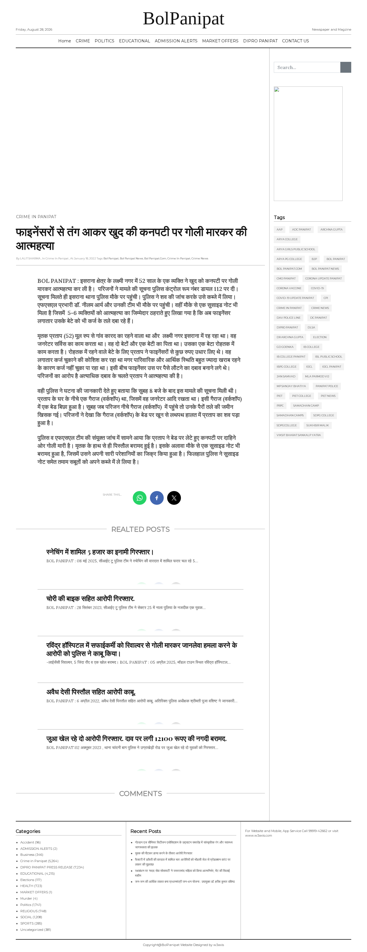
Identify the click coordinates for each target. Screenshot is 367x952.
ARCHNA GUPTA (332, 229)
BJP (314, 259)
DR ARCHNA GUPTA (290, 337)
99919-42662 (318, 831)
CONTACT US (295, 41)
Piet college (301, 395)
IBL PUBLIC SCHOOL (328, 356)
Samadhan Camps (290, 415)
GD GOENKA (285, 346)
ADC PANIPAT (301, 229)
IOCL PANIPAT (331, 366)
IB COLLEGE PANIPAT (291, 356)
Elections (27, 880)
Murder (26, 898)
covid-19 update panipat (295, 297)
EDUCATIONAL (134, 41)
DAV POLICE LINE (288, 317)
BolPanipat (184, 18)
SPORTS (27, 923)
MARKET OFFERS (220, 41)
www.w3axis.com (258, 835)
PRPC (280, 405)
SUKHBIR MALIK (318, 425)
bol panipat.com (155, 258)
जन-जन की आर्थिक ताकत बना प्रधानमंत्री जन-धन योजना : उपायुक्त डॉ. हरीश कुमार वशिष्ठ (185, 882)
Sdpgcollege (287, 425)
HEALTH (26, 886)
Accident (27, 842)
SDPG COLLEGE (323, 415)
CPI (326, 297)
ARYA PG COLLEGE (289, 259)
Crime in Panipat (36, 216)
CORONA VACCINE (289, 288)
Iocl (309, 366)
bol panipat (111, 258)
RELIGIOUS (29, 911)
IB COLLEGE (311, 346)
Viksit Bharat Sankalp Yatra (299, 435)
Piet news (328, 395)
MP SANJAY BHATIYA (291, 386)
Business (27, 855)
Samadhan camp (306, 405)
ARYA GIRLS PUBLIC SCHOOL (296, 249)
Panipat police (327, 386)
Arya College (287, 239)
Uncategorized (31, 930)
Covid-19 (317, 288)
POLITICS (104, 41)
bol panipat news (131, 258)
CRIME (83, 41)
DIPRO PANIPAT (260, 41)
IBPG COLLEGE (286, 366)
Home (64, 41)
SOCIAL (26, 917)
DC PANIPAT (318, 317)
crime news (200, 258)
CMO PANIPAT (286, 278)
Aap (279, 229)
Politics (25, 905)
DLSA (311, 327)
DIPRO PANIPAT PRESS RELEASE (46, 867)
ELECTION (320, 337)
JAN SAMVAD (286, 376)
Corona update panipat (323, 278)
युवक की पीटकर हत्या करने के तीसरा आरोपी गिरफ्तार (163, 853)
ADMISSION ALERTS (176, 41)
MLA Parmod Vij (317, 376)
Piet (279, 395)
